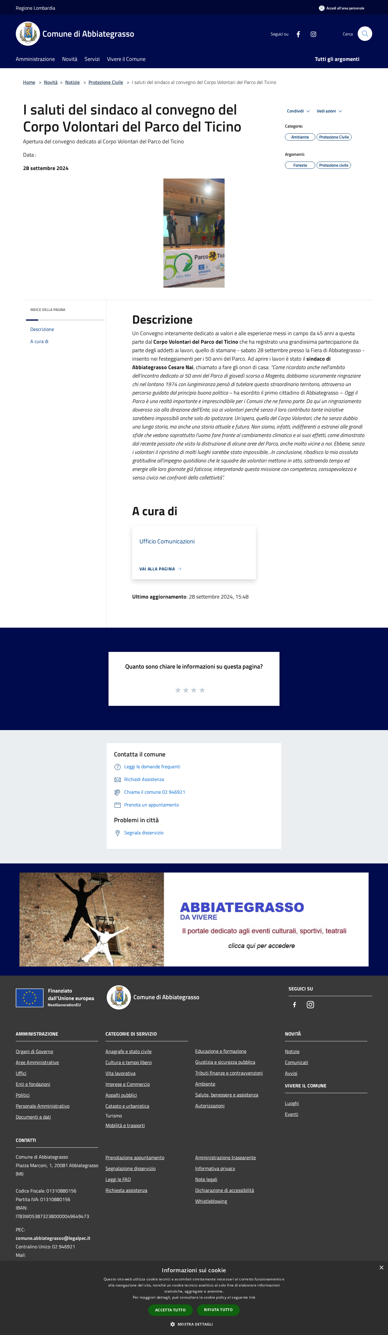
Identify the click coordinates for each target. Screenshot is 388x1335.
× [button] (381, 1268)
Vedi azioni (327, 111)
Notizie (72, 82)
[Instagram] (311, 33)
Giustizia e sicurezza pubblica (225, 1062)
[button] (194, 1324)
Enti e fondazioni (33, 1084)
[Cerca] (365, 33)
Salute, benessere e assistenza (226, 1094)
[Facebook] (296, 33)
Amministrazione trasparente (225, 1157)
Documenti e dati (33, 1116)
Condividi (296, 111)
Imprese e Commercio (127, 1084)
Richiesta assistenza (126, 1190)
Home (29, 82)
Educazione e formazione (220, 1051)
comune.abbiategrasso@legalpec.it (53, 1238)
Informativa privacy (215, 1168)
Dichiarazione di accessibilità (224, 1190)
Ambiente (205, 1083)
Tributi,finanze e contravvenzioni (229, 1072)
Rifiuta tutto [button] (218, 1309)
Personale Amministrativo (42, 1106)
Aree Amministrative (37, 1062)
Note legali (206, 1179)
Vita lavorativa (120, 1073)
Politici (23, 1095)
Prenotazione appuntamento (134, 1157)
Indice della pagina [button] (47, 309)
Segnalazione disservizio (130, 1168)
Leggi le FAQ (118, 1179)
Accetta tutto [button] (170, 1310)
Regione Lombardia (35, 8)
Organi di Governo (34, 1051)
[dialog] (194, 1298)
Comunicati (296, 1062)
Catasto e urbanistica (127, 1106)
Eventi (291, 1114)
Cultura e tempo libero (128, 1062)
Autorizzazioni (210, 1105)
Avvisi (291, 1073)
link (252, 1297)
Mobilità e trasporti (125, 1125)
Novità (51, 82)
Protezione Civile (106, 82)
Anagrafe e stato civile (128, 1051)
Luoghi (292, 1103)
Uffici (21, 1073)
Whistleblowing (211, 1201)
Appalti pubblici (121, 1095)
